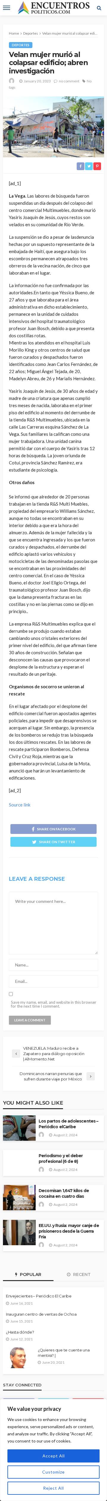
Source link (19, 804)
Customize (53, 1471)
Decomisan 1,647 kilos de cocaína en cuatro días (64, 1193)
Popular (30, 1274)
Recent (81, 1274)
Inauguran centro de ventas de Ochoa (41, 1314)
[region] (53, 1450)
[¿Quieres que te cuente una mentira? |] (19, 1357)
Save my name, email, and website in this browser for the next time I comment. (53, 1004)
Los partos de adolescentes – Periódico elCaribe (68, 1124)
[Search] (99, 8)
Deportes (20, 45)
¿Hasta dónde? (20, 1332)
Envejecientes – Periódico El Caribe (39, 1296)
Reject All (53, 1488)
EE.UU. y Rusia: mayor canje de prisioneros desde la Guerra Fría (69, 1231)
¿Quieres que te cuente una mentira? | (63, 1353)
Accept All (54, 1455)
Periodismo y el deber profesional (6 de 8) (61, 1158)
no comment (69, 81)
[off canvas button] (6, 8)
